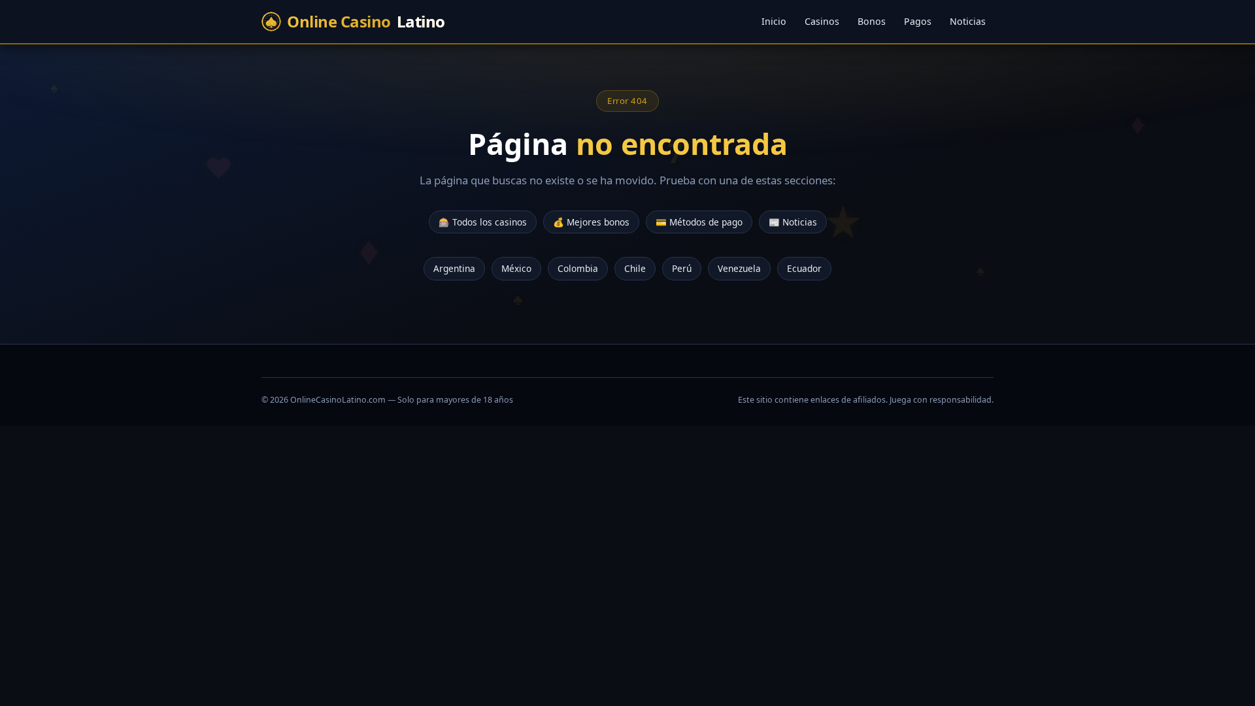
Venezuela (739, 269)
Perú (682, 269)
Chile (635, 269)
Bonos (872, 21)
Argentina (454, 269)
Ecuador (804, 269)
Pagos (917, 21)
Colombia (578, 269)
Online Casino (366, 21)
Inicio (773, 21)
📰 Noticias (793, 222)
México (516, 269)
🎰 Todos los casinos (483, 222)
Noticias (968, 21)
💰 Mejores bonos (591, 222)
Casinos (822, 21)
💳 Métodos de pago (699, 222)
